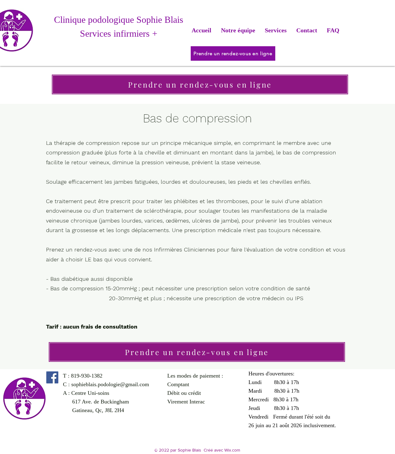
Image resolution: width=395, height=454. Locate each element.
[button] (275, 30)
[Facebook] (52, 377)
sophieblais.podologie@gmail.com (110, 384)
